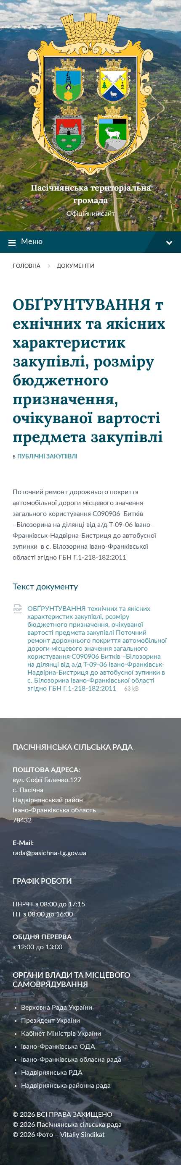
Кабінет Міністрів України (61, 1033)
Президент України (50, 1020)
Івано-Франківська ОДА (58, 1046)
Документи (76, 266)
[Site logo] (90, 173)
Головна (27, 266)
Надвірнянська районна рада (66, 1085)
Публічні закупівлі (47, 457)
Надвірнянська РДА (52, 1072)
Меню (32, 242)
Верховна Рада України (56, 1007)
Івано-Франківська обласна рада (71, 1059)
